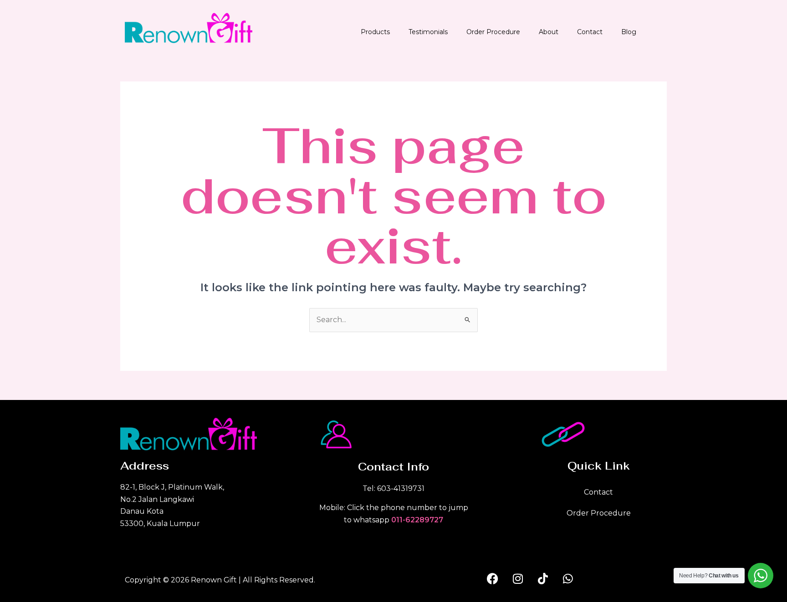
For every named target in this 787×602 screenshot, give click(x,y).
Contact (590, 32)
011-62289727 (417, 520)
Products (375, 32)
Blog (628, 32)
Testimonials (428, 32)
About (548, 32)
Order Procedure (493, 32)
